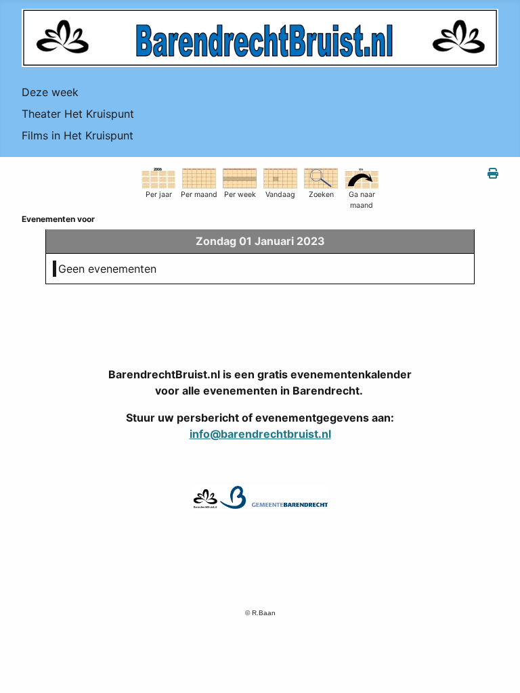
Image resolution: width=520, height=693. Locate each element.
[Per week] (240, 177)
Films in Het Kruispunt (77, 135)
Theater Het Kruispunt (78, 113)
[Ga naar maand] (361, 177)
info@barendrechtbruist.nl (260, 434)
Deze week (50, 92)
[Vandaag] (280, 177)
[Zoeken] (321, 177)
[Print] (493, 173)
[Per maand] (199, 177)
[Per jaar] (158, 177)
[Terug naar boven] (496, 668)
